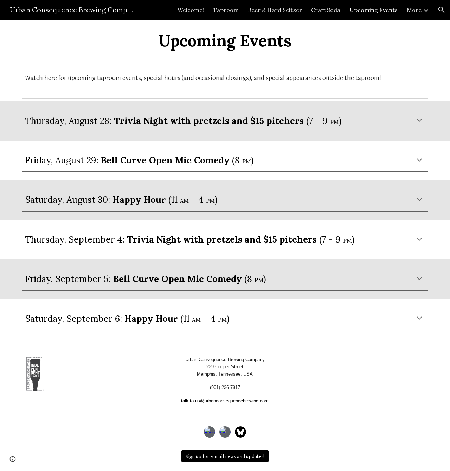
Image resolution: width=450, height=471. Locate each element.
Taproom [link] (226, 9)
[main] (225, 40)
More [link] (414, 9)
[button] (441, 9)
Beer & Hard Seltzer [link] (275, 9)
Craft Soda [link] (325, 9)
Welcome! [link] (191, 9)
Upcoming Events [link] (373, 9)
